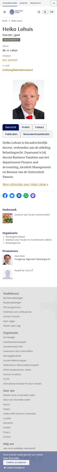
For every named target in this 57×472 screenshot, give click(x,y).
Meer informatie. (11, 458)
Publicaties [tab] (11, 134)
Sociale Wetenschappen (14, 360)
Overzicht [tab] (10, 127)
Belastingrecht (13, 243)
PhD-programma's (12, 307)
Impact (6, 409)
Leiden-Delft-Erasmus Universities (19, 413)
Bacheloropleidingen (13, 298)
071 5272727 (10, 60)
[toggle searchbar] (39, 12)
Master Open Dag (11, 325)
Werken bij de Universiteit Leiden (19, 395)
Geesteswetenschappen (14, 342)
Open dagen (9, 321)
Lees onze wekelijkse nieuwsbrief (19, 448)
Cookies (7, 427)
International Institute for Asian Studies (22, 383)
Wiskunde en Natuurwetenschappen (21, 365)
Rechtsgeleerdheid (15, 236)
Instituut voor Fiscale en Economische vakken (29, 239)
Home (4, 21)
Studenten (24, 3)
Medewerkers (35, 3)
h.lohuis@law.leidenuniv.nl (18, 70)
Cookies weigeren (15, 467)
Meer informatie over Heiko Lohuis (24, 184)
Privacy (6, 432)
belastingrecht (11, 40)
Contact (7, 436)
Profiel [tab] (25, 127)
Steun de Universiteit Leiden (16, 399)
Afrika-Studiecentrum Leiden (17, 369)
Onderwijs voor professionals (17, 311)
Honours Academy (12, 374)
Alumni (6, 404)
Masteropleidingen (12, 302)
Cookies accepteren (16, 462)
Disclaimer (8, 423)
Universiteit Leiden (10, 3)
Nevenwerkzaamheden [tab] (36, 134)
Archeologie (9, 337)
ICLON (6, 379)
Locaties (7, 418)
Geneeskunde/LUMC (13, 346)
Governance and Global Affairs (18, 351)
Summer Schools (11, 316)
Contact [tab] (39, 127)
